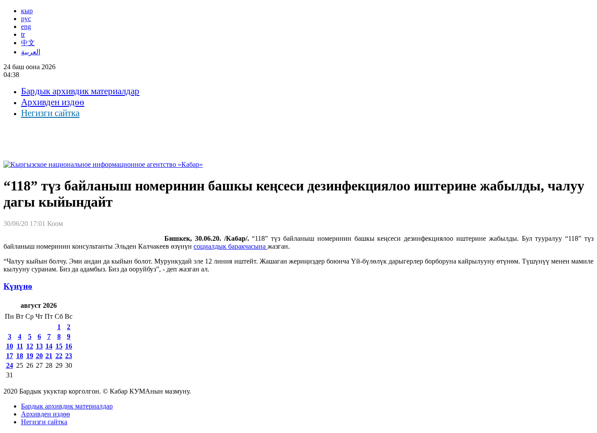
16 (68, 346)
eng (26, 26)
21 (48, 355)
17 (9, 355)
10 (9, 346)
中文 (28, 42)
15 (59, 346)
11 (20, 346)
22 (59, 355)
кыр (27, 10)
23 (68, 355)
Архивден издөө (52, 102)
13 (39, 346)
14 (48, 346)
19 (29, 355)
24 (9, 365)
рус (26, 18)
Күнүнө (17, 286)
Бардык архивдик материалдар (80, 91)
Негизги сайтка (50, 113)
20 (39, 355)
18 (19, 355)
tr (23, 34)
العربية (30, 52)
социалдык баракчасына (230, 246)
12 (29, 346)
